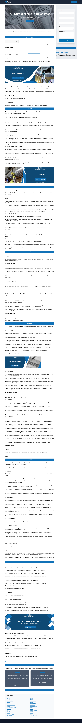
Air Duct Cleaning (9, 31)
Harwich (8, 706)
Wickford (8, 712)
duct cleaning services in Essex (34, 52)
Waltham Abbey (33, 715)
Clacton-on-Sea (10, 700)
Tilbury (31, 711)
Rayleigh (8, 711)
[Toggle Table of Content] (16, 41)
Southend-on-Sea (10, 714)
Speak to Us (30, 562)
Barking (6, 661)
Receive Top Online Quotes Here (30, 665)
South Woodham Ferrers (11, 707)
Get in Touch (29, 323)
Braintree (8, 703)
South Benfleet (33, 698)
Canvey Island (33, 700)
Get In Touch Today (30, 37)
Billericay (32, 699)
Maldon (8, 702)
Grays (31, 712)
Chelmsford (9, 708)
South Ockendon (33, 710)
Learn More (30, 251)
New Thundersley (10, 715)
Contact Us (30, 459)
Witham (8, 699)
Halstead (8, 698)
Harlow (31, 708)
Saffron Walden (33, 703)
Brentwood (32, 704)
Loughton (32, 714)
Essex (31, 707)
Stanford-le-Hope (33, 706)
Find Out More (30, 187)
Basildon (32, 702)
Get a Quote (29, 20)
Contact (74, 1)
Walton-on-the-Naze (11, 704)
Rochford (8, 710)
